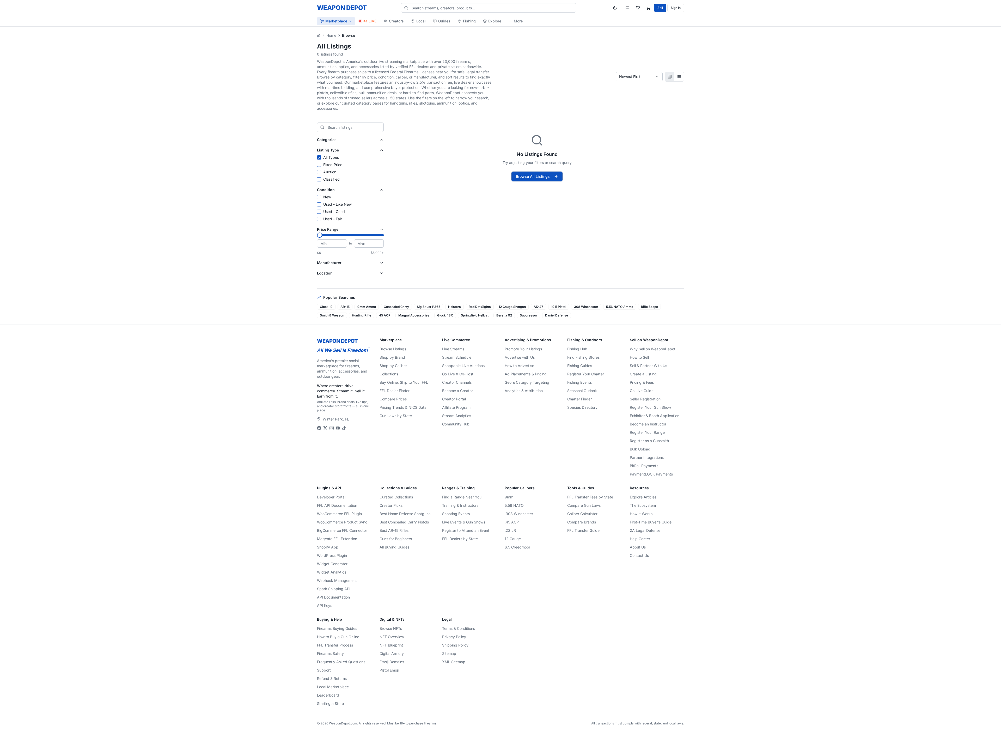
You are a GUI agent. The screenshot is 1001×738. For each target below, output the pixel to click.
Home (331, 35)
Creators (396, 21)
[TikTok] (344, 428)
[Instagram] (331, 428)
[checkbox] (319, 157)
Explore (494, 21)
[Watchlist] (638, 8)
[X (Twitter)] (325, 428)
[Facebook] (319, 428)
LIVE (372, 21)
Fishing (469, 21)
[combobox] (639, 76)
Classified (331, 179)
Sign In (676, 8)
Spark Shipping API (333, 589)
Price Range (327, 229)
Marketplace (336, 21)
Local (421, 21)
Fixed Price (332, 164)
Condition (326, 189)
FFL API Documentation (337, 505)
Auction (329, 172)
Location (325, 273)
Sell (660, 8)
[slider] (319, 235)
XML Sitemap (453, 662)
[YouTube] (338, 428)
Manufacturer (329, 262)
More (518, 21)
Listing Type (328, 150)
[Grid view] (669, 76)
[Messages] (627, 8)
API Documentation (333, 597)
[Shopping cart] (648, 8)
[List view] (679, 76)
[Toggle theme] (615, 8)
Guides (444, 21)
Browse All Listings (533, 176)
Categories (327, 139)
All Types (331, 157)
